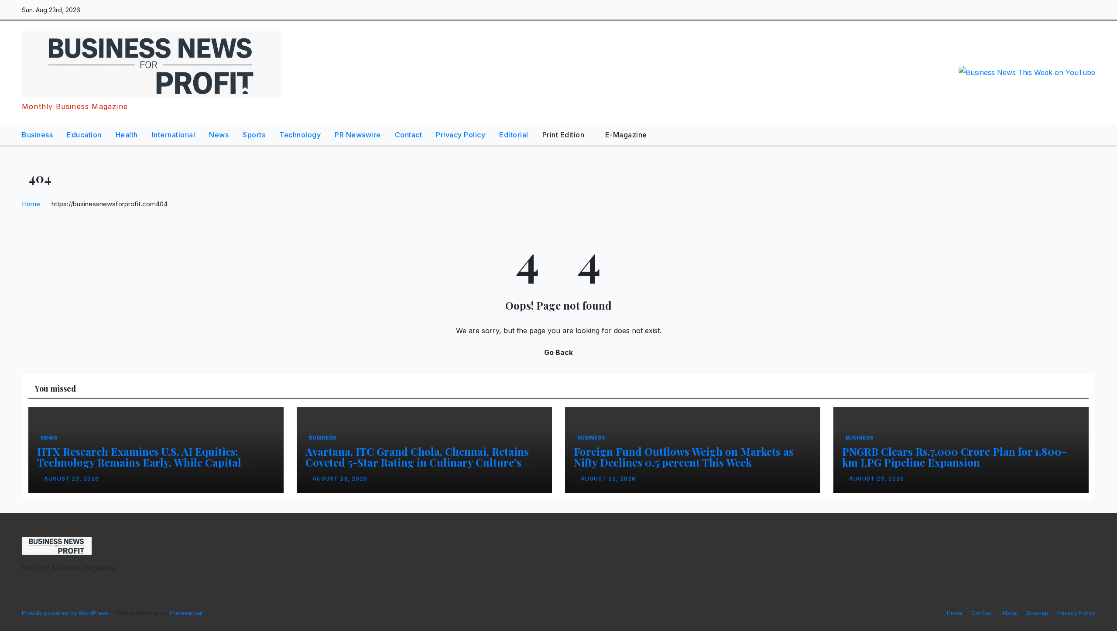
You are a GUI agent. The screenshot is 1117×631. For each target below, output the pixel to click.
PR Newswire (358, 134)
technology (300, 134)
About (1010, 612)
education (84, 134)
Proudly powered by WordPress (66, 612)
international (173, 134)
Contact (408, 134)
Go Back (558, 352)
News (219, 134)
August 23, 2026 (71, 478)
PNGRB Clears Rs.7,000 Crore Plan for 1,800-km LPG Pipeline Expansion (954, 456)
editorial (513, 134)
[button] (1068, 134)
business (37, 134)
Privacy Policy (460, 134)
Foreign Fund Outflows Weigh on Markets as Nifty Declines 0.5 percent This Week (684, 456)
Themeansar (185, 612)
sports (254, 134)
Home (31, 204)
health (127, 134)
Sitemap (1037, 612)
